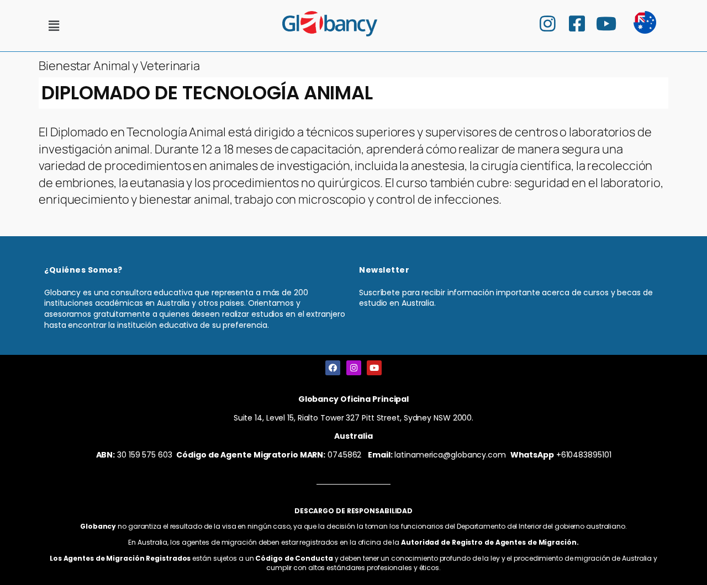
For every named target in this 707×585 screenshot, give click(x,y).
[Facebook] (332, 367)
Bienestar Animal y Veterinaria (119, 65)
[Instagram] (353, 367)
